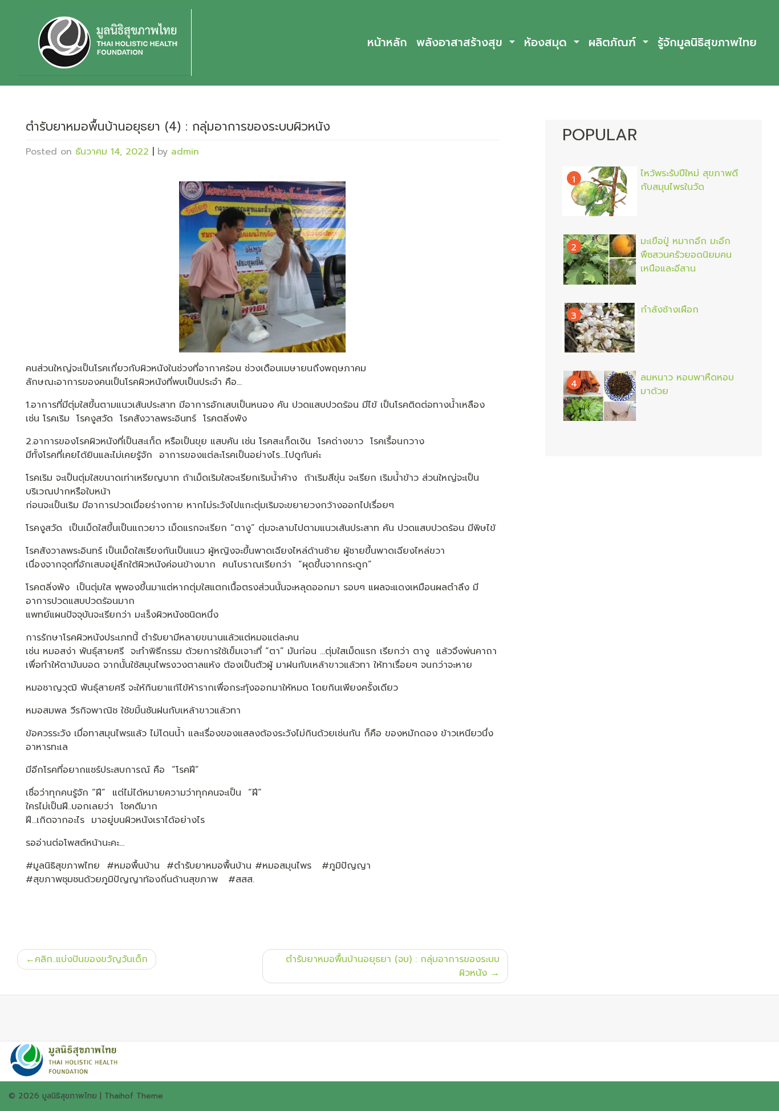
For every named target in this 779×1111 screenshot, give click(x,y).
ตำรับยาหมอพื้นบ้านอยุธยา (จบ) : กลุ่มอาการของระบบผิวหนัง (393, 966)
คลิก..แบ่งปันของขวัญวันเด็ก (91, 959)
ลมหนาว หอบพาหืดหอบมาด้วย (687, 384)
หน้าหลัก (387, 42)
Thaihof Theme (133, 1096)
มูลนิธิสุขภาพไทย (69, 1096)
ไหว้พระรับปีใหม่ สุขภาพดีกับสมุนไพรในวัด (689, 180)
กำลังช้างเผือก (669, 310)
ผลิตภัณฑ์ (614, 42)
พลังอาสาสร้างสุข (461, 42)
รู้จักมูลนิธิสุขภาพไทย (707, 42)
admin (185, 152)
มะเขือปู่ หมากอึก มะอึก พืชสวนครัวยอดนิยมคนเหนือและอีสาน (686, 254)
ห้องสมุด (547, 42)
